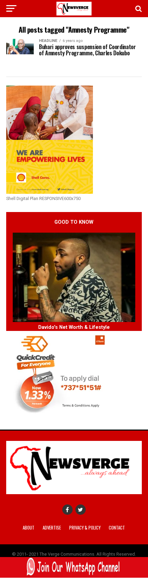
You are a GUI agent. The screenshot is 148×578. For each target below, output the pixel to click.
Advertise (52, 527)
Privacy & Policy (85, 527)
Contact (117, 527)
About (28, 527)
